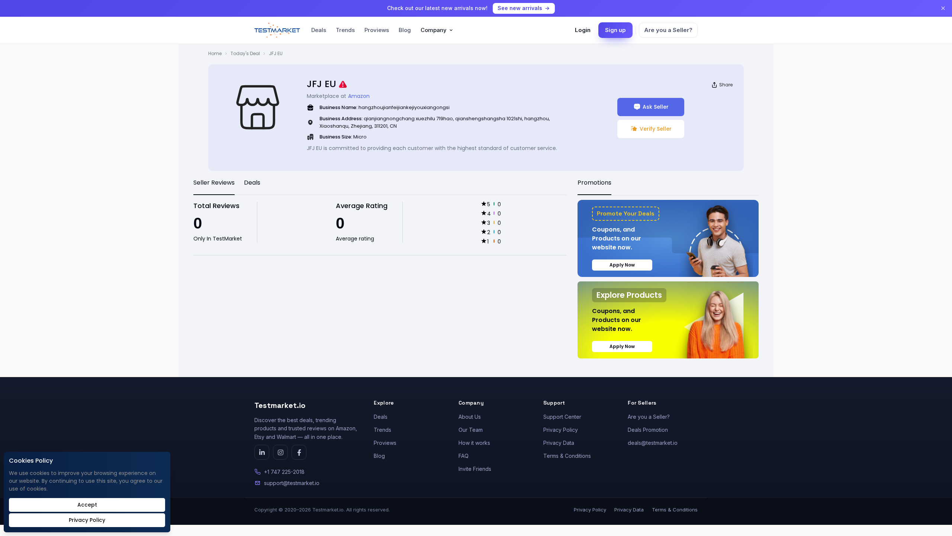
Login (583, 30)
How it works (474, 443)
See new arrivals (520, 8)
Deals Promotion (648, 430)
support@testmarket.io (291, 483)
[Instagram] (280, 452)
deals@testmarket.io (653, 443)
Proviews (376, 30)
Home (215, 53)
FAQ (464, 456)
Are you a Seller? (668, 30)
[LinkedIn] (261, 452)
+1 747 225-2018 (284, 472)
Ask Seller (656, 107)
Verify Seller (656, 129)
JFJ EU (276, 53)
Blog (405, 30)
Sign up (615, 30)
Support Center (562, 417)
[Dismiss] (943, 8)
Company (434, 30)
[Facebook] (299, 452)
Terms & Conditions (567, 456)
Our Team (471, 430)
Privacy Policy (560, 430)
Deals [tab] (252, 182)
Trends (345, 30)
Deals (318, 30)
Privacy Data (558, 443)
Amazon (359, 96)
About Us (470, 417)
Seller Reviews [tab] (214, 182)
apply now (622, 265)
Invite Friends (475, 469)
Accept (87, 504)
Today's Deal (245, 53)
